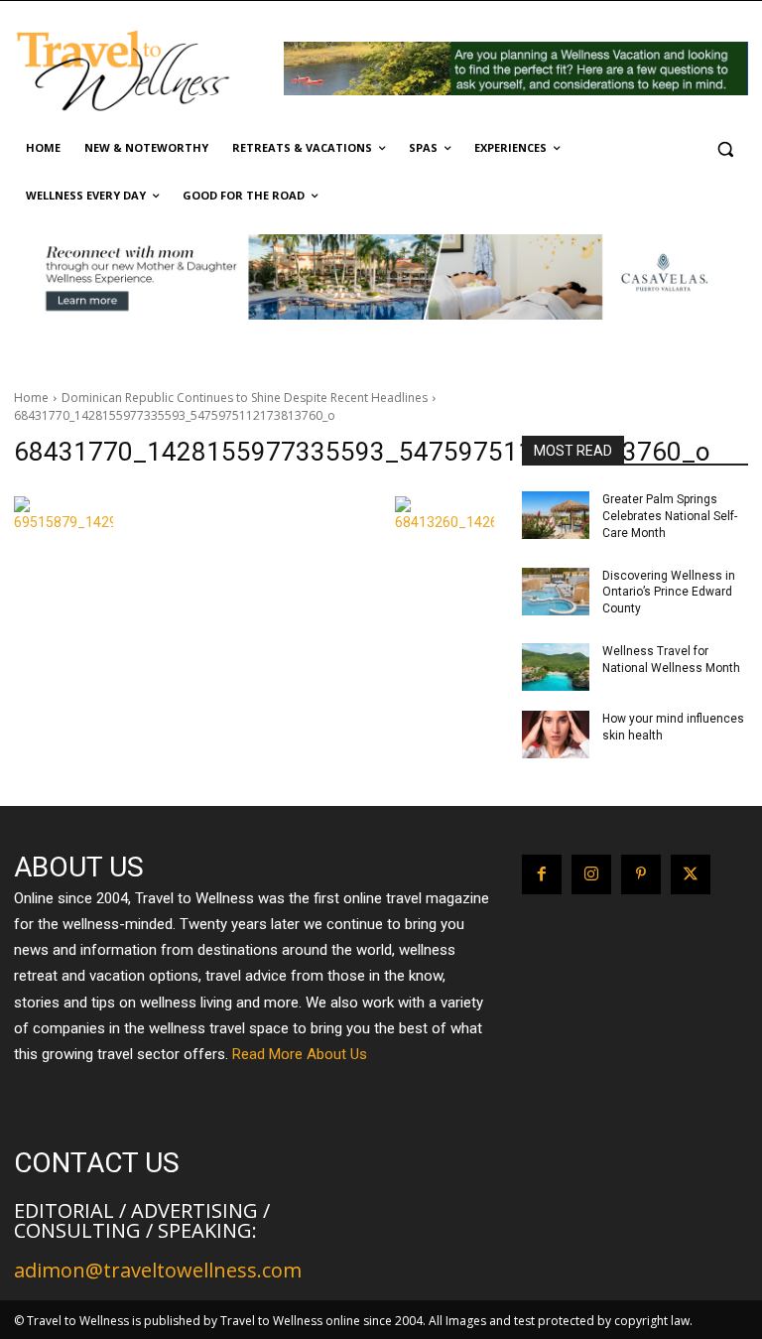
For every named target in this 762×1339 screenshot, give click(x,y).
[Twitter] (690, 874)
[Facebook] (542, 874)
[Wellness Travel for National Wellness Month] (555, 667)
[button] (724, 148)
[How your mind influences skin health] (555, 734)
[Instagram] (591, 874)
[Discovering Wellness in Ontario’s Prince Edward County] (555, 591)
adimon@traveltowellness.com (158, 1270)
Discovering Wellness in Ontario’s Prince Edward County (668, 592)
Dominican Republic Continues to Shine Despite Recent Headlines (245, 397)
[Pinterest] (641, 874)
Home (31, 397)
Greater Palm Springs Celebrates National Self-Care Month (669, 516)
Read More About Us (299, 1054)
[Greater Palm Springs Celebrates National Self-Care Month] (555, 515)
